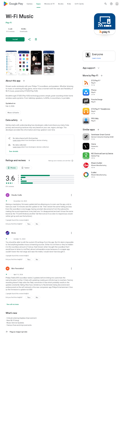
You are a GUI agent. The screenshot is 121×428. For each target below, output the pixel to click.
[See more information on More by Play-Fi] (101, 75)
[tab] (29, 4)
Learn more (17, 140)
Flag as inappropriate (16, 332)
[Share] (29, 39)
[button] (11, 63)
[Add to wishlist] (36, 39)
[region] (43, 30)
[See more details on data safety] (13, 151)
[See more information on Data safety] (21, 120)
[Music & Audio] (13, 112)
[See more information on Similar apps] (98, 129)
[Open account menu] (117, 4)
